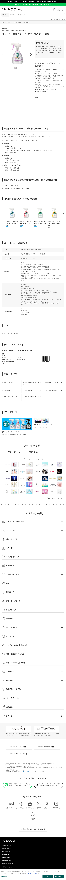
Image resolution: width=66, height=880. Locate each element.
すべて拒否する (58, 876)
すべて (4, 14)
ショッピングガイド (6, 845)
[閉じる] (63, 872)
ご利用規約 (4, 854)
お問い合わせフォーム (27, 771)
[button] (63, 212)
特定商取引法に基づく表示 (8, 867)
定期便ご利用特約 (6, 857)
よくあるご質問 (5, 848)
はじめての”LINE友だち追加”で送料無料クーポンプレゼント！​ (33, 4)
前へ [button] (2, 54)
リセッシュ (9, 22)
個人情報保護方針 (6, 860)
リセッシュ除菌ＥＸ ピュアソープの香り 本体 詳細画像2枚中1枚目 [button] (15, 68)
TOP (3, 22)
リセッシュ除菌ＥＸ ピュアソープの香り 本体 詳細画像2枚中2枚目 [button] (18, 68)
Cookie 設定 (4, 876)
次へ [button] (31, 54)
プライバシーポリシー (33, 873)
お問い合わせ (5, 851)
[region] (33, 874)
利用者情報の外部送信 (7, 864)
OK (47, 876)
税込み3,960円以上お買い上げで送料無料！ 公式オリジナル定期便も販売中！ (33, 1)
